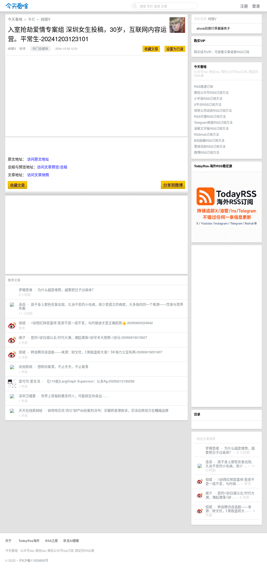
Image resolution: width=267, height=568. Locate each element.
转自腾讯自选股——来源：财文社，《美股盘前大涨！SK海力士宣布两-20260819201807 (96, 351)
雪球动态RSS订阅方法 (210, 146)
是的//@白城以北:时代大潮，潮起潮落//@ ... (229, 494)
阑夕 (208, 492)
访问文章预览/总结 (52, 166)
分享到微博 (173, 185)
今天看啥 (15, 19)
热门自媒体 (40, 48)
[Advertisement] (226, 326)
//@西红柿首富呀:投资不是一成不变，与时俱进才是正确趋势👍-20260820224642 (92, 322)
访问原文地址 (38, 159)
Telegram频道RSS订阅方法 (213, 122)
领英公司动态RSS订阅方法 (213, 110)
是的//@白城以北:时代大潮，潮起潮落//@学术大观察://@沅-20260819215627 (89, 337)
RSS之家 (51, 540)
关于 (8, 540)
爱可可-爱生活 (29, 381)
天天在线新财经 (31, 410)
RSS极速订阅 (203, 86)
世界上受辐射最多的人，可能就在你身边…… (75, 395)
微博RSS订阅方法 (206, 152)
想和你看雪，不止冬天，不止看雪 (63, 366)
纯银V (212, 18)
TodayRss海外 (29, 540)
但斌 (208, 479)
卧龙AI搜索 (71, 540)
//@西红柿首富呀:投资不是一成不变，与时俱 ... (229, 481)
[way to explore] (17, 8)
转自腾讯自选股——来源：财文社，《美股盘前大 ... (228, 508)
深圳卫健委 (27, 395)
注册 (244, 6)
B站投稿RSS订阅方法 (209, 140)
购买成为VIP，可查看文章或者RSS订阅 (221, 52)
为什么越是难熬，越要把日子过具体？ (230, 450)
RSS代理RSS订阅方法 (210, 116)
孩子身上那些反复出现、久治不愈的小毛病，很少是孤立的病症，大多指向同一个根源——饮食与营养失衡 (101, 306)
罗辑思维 (212, 448)
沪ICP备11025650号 (33, 560)
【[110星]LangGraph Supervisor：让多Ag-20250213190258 (89, 381)
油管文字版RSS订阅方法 (211, 128)
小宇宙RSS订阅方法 (208, 98)
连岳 (208, 461)
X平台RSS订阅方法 (207, 104)
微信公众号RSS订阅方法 (211, 92)
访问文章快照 (38, 174)
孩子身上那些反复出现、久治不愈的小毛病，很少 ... (230, 463)
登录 (256, 6)
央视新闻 (25, 366)
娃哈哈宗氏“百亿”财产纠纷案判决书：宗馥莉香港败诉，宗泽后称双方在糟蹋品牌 (108, 410)
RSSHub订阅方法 (206, 134)
